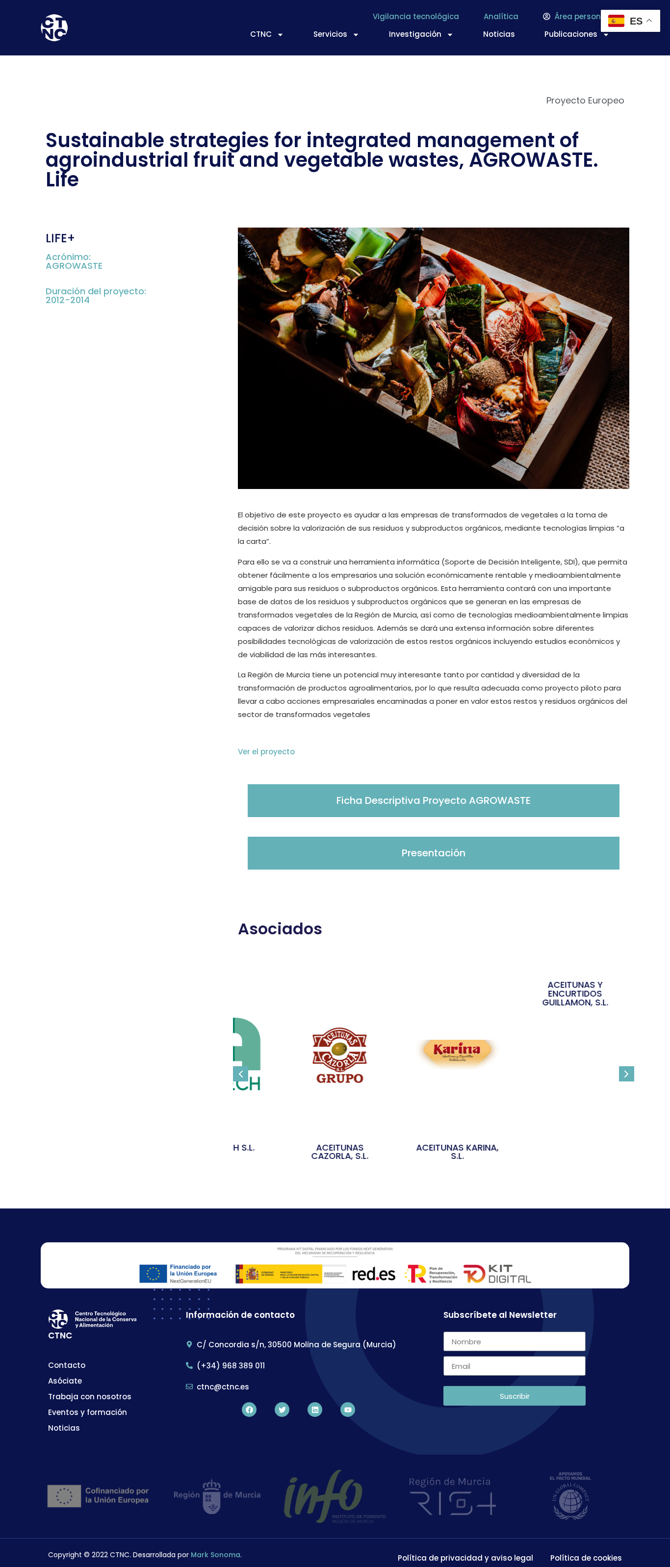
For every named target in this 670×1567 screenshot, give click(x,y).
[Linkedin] (315, 1409)
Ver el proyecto (266, 751)
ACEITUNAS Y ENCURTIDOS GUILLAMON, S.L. (552, 993)
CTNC (261, 34)
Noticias (499, 34)
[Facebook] (249, 1409)
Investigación (415, 34)
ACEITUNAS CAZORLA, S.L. (316, 1152)
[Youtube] (347, 1409)
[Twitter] (282, 1409)
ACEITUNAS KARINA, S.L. (434, 1152)
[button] (240, 1073)
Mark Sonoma (215, 1555)
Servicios (330, 34)
